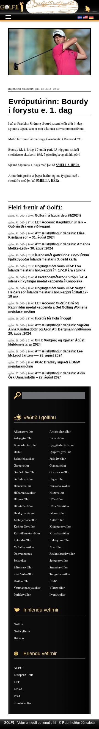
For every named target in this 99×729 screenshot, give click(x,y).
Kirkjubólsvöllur (24, 526)
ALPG (18, 667)
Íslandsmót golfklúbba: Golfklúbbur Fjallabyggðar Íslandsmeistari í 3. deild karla (48, 257)
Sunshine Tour (23, 703)
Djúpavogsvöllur (60, 452)
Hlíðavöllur (57, 492)
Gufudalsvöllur (23, 479)
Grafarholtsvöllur (25, 472)
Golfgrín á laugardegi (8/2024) (58, 215)
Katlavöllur (57, 520)
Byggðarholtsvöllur (62, 445)
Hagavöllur (57, 479)
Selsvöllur (20, 560)
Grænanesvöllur (60, 472)
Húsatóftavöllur (59, 506)
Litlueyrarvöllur (60, 540)
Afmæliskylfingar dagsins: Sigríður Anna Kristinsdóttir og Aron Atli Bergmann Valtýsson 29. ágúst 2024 (49, 329)
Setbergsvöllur (59, 560)
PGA (17, 696)
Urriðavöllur (22, 581)
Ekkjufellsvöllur (24, 458)
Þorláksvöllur (22, 594)
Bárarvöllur (57, 438)
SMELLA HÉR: (68, 164)
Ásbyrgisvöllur (23, 438)
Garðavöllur (21, 465)
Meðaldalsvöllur (24, 547)
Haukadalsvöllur (60, 486)
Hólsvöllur (56, 499)
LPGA (18, 688)
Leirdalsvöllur (23, 540)
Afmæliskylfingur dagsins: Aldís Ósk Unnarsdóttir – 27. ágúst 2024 (46, 375)
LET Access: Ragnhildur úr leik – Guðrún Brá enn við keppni (47, 224)
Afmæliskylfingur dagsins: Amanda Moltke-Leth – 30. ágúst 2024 (49, 246)
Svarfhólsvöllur (24, 574)
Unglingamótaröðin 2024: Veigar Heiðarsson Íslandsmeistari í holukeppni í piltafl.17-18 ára (48, 292)
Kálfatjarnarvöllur (25, 520)
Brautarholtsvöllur (25, 445)
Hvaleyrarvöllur (24, 513)
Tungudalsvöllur (60, 574)
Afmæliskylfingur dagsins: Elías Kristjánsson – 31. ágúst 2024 (46, 235)
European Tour (23, 674)
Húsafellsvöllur (23, 506)
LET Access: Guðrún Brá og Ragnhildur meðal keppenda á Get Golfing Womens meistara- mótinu (47, 307)
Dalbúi (18, 452)
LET (17, 682)
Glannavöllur (58, 465)
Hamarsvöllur (22, 486)
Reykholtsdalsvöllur (62, 553)
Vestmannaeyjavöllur (27, 587)
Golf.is (18, 624)
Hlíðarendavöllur (24, 492)
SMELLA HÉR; (48, 180)
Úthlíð (53, 581)
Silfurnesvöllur (23, 567)
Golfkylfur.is (22, 631)
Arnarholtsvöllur (60, 431)
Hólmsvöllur (22, 499)
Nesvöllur (56, 547)
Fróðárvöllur (58, 458)
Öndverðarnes (23, 553)
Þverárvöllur (57, 594)
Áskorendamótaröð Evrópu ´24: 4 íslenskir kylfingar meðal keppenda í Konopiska (47, 279)
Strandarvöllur (59, 567)
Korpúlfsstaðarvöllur (27, 533)
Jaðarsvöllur (57, 513)
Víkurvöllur (57, 587)
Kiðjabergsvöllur (60, 526)
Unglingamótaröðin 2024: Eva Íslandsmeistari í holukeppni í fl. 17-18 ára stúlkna (46, 268)
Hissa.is (19, 638)
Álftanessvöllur (23, 431)
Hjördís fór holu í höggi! (53, 318)
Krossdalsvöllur (59, 533)
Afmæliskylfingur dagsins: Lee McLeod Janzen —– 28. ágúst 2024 (45, 353)
